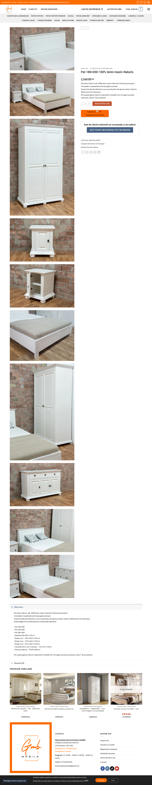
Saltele (71, 16)
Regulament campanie (108, 749)
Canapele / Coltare (136, 16)
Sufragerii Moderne (117, 16)
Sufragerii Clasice (99, 16)
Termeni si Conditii (107, 745)
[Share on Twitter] (87, 152)
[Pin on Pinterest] (95, 152)
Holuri (57, 20)
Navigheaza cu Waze (63, 751)
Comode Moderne (44, 20)
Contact (103, 762)
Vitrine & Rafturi (97, 20)
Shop (23, 9)
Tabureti (109, 20)
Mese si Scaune (68, 20)
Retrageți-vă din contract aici (15, 781)
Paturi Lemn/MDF (49, 9)
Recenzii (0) (19, 663)
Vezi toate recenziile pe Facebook (109, 130)
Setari (113, 780)
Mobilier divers (123, 20)
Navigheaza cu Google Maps (66, 748)
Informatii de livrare (107, 758)
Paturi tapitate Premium (55, 16)
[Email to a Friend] (91, 152)
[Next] (142, 697)
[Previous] (10, 697)
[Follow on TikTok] (145, 2)
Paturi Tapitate (37, 16)
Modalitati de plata (107, 753)
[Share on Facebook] (83, 152)
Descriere (18, 607)
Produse (84, 68)
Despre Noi (104, 740)
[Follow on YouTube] (148, 2)
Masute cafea (81, 20)
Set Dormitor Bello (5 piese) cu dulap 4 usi (59, 709)
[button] (92, 9)
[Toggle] (12, 607)
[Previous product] (86, 28)
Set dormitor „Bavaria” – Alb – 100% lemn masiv (25, 710)
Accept (101, 780)
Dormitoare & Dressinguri (18, 16)
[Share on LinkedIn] (99, 152)
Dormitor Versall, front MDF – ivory (126, 709)
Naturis (95, 147)
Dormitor (90, 147)
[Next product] (82, 28)
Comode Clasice (28, 20)
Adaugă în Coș (102, 104)
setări (86, 780)
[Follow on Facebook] (138, 2)
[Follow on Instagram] (141, 2)
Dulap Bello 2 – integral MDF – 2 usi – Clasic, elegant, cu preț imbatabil (93, 710)
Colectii (33, 9)
